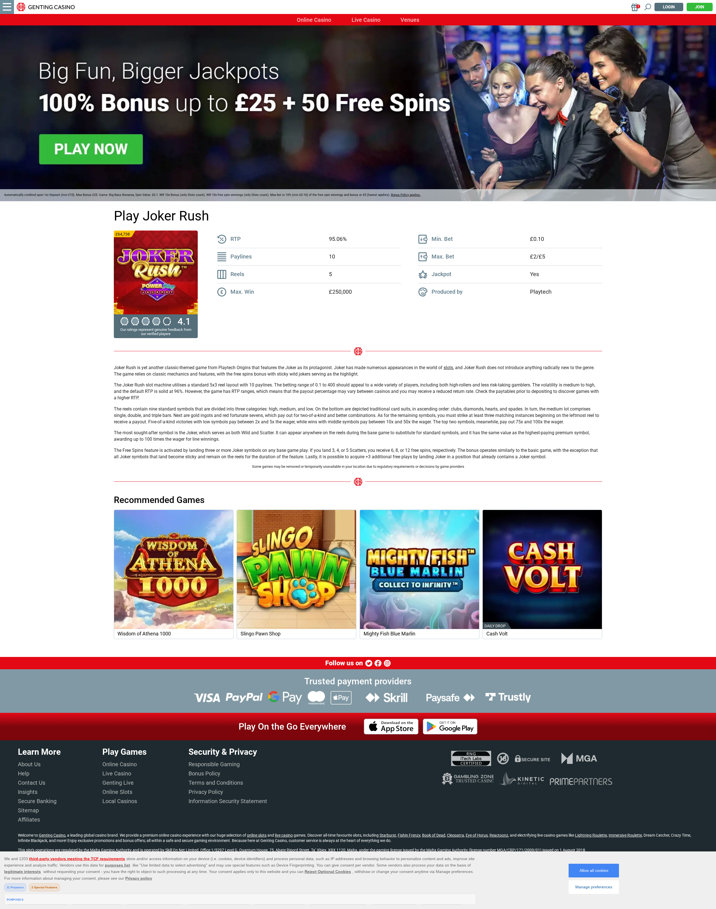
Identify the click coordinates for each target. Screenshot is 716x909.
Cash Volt (497, 634)
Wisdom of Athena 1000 (144, 634)
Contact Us (31, 782)
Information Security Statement (228, 801)
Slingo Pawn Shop (261, 634)
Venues (410, 19)
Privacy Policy (206, 792)
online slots (257, 835)
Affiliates (29, 819)
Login (669, 7)
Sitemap (28, 810)
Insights (27, 792)
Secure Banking (37, 801)
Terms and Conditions (216, 782)
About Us (29, 764)
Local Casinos (119, 801)
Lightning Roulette (591, 835)
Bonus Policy (204, 773)
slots (448, 367)
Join (699, 7)
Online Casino (314, 19)
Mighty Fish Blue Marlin (389, 634)
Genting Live (118, 782)
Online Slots (117, 792)
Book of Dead (433, 835)
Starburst (388, 835)
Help (23, 773)
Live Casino (366, 19)
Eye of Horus (477, 835)
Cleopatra (455, 835)
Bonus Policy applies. (406, 195)
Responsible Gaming (214, 764)
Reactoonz (498, 835)
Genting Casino (52, 835)
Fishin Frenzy (409, 835)
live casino (284, 835)
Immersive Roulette (625, 835)
